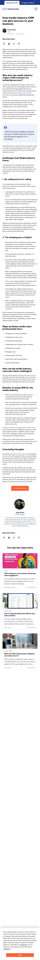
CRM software (10, 281)
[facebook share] (4, 43)
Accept (20, 955)
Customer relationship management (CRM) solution (18, 428)
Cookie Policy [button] (23, 945)
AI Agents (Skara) (27, 3)
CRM (8, 32)
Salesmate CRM (12, 3)
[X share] (14, 43)
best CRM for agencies (20, 454)
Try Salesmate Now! (20, 488)
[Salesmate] (10, 9)
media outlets (33, 67)
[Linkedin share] (9, 43)
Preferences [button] (7, 949)
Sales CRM (8, 611)
